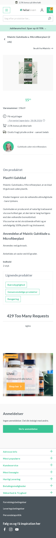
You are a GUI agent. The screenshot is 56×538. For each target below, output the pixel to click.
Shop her (14, 386)
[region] (28, 71)
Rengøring (13, 299)
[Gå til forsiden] (28, 10)
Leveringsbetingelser (13, 508)
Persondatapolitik (12, 515)
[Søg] (49, 18)
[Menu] (6, 10)
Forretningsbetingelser (14, 502)
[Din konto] (42, 10)
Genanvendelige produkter (22, 291)
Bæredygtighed (16, 284)
